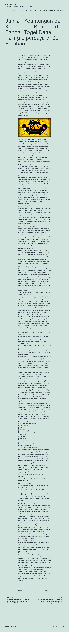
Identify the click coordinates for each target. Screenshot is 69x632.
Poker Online (29, 10)
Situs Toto (7, 619)
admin (20, 590)
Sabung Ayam (37, 10)
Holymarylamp (10, 5)
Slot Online (45, 10)
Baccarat (15, 10)
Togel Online (60, 10)
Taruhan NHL (52, 10)
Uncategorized (48, 588)
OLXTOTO (21, 10)
